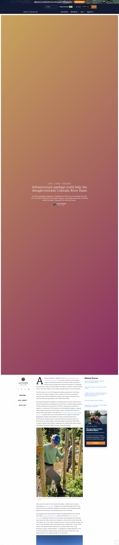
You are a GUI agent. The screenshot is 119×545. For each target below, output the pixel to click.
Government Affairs (67, 183)
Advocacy (50, 183)
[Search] (46, 6)
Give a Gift (22, 405)
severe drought (49, 506)
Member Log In (85, 7)
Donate (94, 7)
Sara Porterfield (61, 203)
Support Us (90, 12)
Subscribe (22, 395)
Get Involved (64, 12)
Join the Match (79, 2)
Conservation (57, 183)
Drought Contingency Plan (50, 516)
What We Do (74, 12)
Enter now (96, 443)
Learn (82, 12)
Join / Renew (22, 400)
